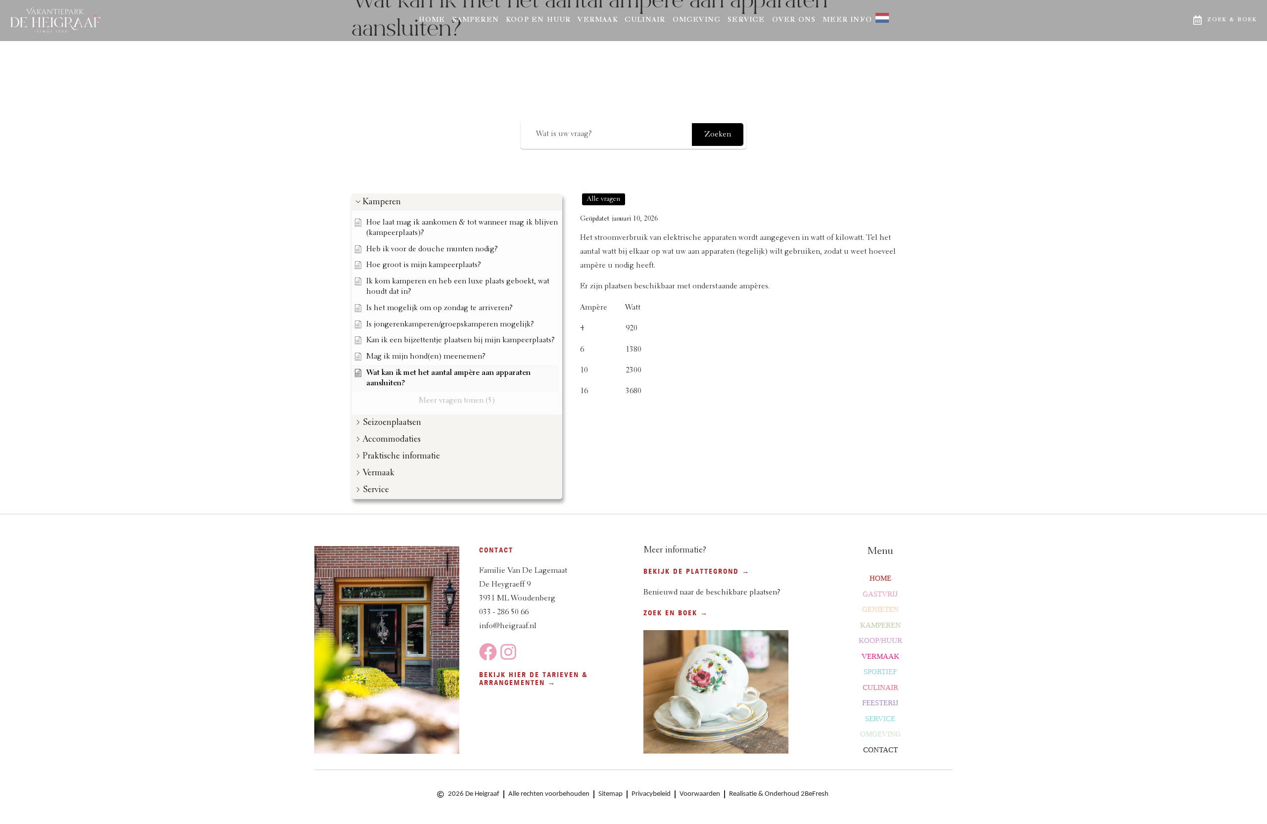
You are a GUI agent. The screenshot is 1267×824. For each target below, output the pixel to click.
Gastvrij (880, 594)
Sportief (880, 672)
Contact (880, 750)
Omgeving (697, 20)
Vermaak (597, 20)
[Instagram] (508, 652)
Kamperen (475, 20)
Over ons (794, 20)
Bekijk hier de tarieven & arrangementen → (533, 679)
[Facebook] (488, 652)
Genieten (880, 609)
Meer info (847, 20)
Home (432, 20)
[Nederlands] (879, 20)
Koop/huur (880, 640)
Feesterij (880, 703)
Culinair (645, 20)
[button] (457, 202)
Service (746, 20)
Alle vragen (603, 199)
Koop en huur (538, 20)
